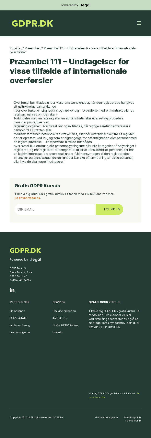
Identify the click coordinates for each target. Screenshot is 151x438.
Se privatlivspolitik (27, 198)
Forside (15, 48)
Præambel (32, 48)
